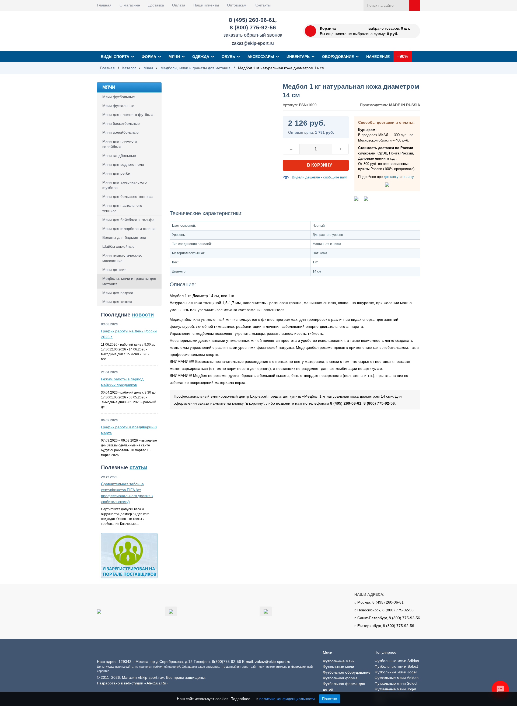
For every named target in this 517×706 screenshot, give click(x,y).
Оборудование (338, 56)
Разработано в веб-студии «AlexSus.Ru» (132, 683)
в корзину (319, 165)
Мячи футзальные (118, 106)
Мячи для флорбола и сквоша (129, 228)
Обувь (228, 56)
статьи (138, 467)
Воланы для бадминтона (124, 237)
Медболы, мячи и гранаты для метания (195, 68)
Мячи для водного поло (123, 164)
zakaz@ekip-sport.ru (253, 43)
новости (143, 315)
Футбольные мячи (339, 661)
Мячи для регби (116, 173)
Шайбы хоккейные (118, 246)
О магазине (130, 5)
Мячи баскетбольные (121, 123)
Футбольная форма (340, 678)
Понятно (329, 699)
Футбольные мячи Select (396, 666)
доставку (391, 177)
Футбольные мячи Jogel (396, 672)
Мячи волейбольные (120, 132)
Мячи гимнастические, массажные (122, 258)
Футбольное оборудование (347, 672)
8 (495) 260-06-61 (252, 20)
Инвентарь (298, 56)
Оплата (178, 5)
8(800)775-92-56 (226, 661)
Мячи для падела (117, 293)
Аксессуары (260, 56)
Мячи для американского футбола (124, 185)
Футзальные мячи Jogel (395, 689)
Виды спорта (115, 56)
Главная (104, 5)
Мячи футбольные (118, 97)
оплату (408, 177)
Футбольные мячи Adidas (397, 661)
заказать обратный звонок (252, 35)
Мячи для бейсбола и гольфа (128, 220)
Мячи (174, 56)
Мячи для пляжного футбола (127, 114)
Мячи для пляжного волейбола (119, 144)
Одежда (200, 56)
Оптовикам (236, 5)
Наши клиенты (206, 5)
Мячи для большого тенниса (127, 196)
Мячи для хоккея (117, 301)
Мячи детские (114, 269)
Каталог (129, 68)
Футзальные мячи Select (396, 683)
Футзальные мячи (338, 666)
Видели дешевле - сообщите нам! (319, 177)
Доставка (156, 5)
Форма (149, 56)
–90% (402, 56)
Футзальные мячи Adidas (396, 678)
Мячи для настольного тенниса (122, 208)
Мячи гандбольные (119, 155)
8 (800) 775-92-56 (253, 27)
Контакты (262, 5)
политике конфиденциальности (287, 699)
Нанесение (378, 56)
